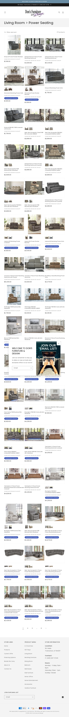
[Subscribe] (31, 368)
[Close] (58, 343)
